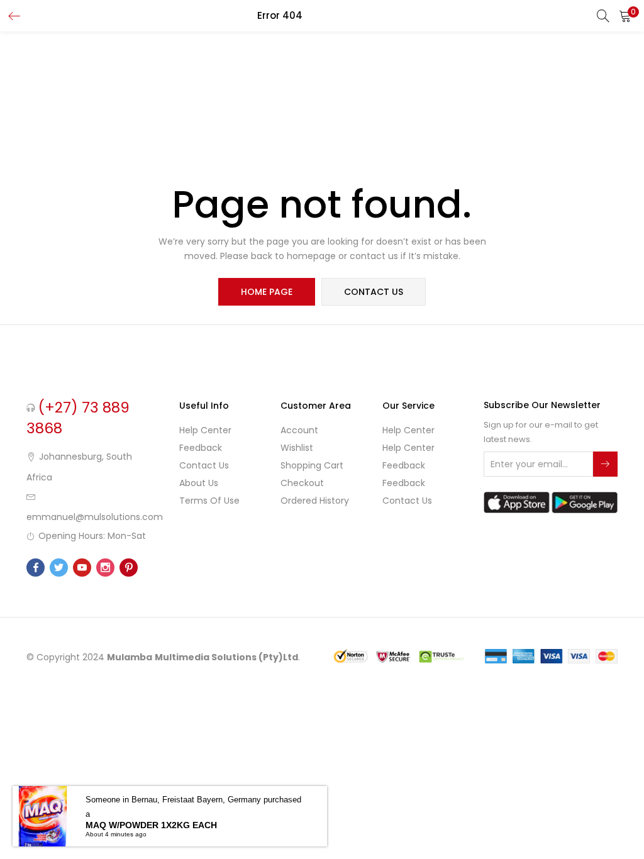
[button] (625, 15)
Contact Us (204, 465)
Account (299, 430)
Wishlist (296, 447)
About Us (198, 483)
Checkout (302, 483)
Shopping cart (311, 465)
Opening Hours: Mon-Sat (92, 535)
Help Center (205, 430)
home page (266, 291)
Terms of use (209, 500)
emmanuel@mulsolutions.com (94, 517)
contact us (373, 291)
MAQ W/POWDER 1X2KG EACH (151, 825)
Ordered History (314, 500)
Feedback (200, 447)
